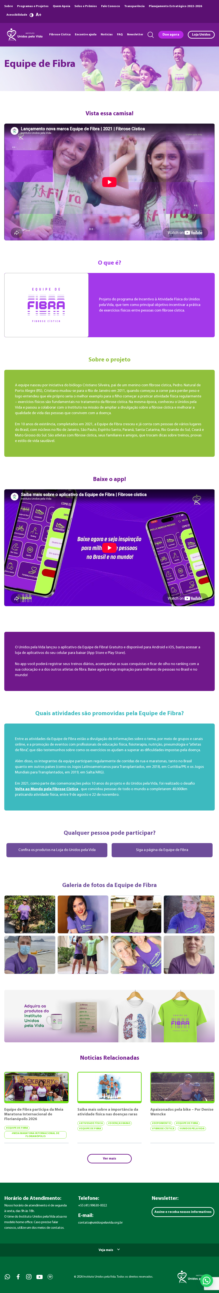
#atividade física (91, 1123)
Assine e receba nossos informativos (183, 1212)
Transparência (134, 6)
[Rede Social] (7, 1277)
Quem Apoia (61, 6)
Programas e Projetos (33, 6)
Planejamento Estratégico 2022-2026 (175, 6)
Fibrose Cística (60, 34)
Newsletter (135, 34)
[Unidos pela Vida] (24, 34)
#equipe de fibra (17, 1128)
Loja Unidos (201, 34)
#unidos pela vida (191, 1128)
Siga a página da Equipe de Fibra (162, 850)
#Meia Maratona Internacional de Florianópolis (35, 1135)
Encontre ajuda (85, 34)
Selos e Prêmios (85, 6)
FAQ (120, 34)
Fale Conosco (110, 6)
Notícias (107, 34)
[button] (206, 1280)
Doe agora (171, 34)
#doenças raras (119, 1123)
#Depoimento (161, 1123)
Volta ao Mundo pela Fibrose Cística (46, 789)
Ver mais (109, 1158)
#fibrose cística (163, 1128)
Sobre (8, 6)
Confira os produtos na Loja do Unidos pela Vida (57, 850)
